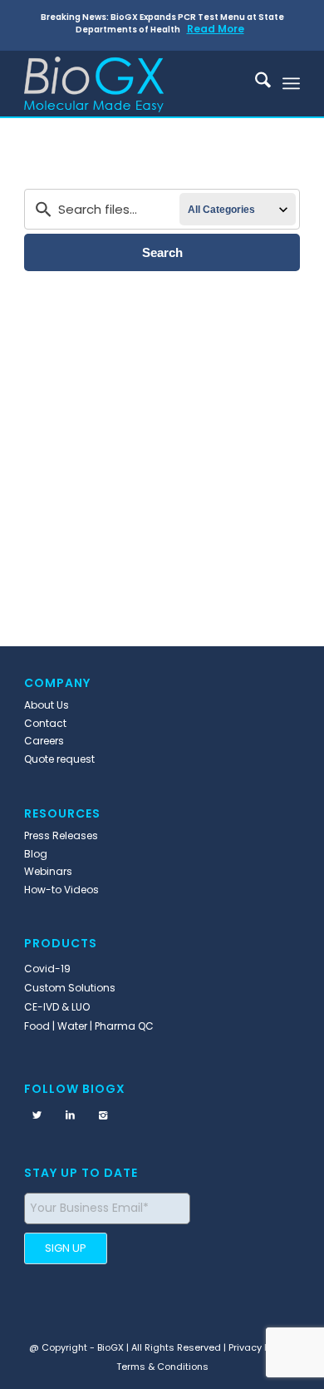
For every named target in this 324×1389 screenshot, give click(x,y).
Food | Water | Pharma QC (89, 1026)
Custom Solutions (69, 988)
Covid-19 (47, 968)
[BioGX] (134, 83)
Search (162, 252)
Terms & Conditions (162, 1366)
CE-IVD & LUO (57, 1007)
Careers (44, 741)
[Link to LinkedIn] (69, 1115)
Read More (215, 29)
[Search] (254, 83)
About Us (46, 705)
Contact (45, 723)
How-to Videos (61, 889)
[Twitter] (36, 1115)
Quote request (59, 759)
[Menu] (291, 83)
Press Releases (61, 835)
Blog (35, 854)
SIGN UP (65, 1248)
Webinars (48, 871)
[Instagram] (103, 1115)
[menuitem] (254, 83)
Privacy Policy (259, 1347)
